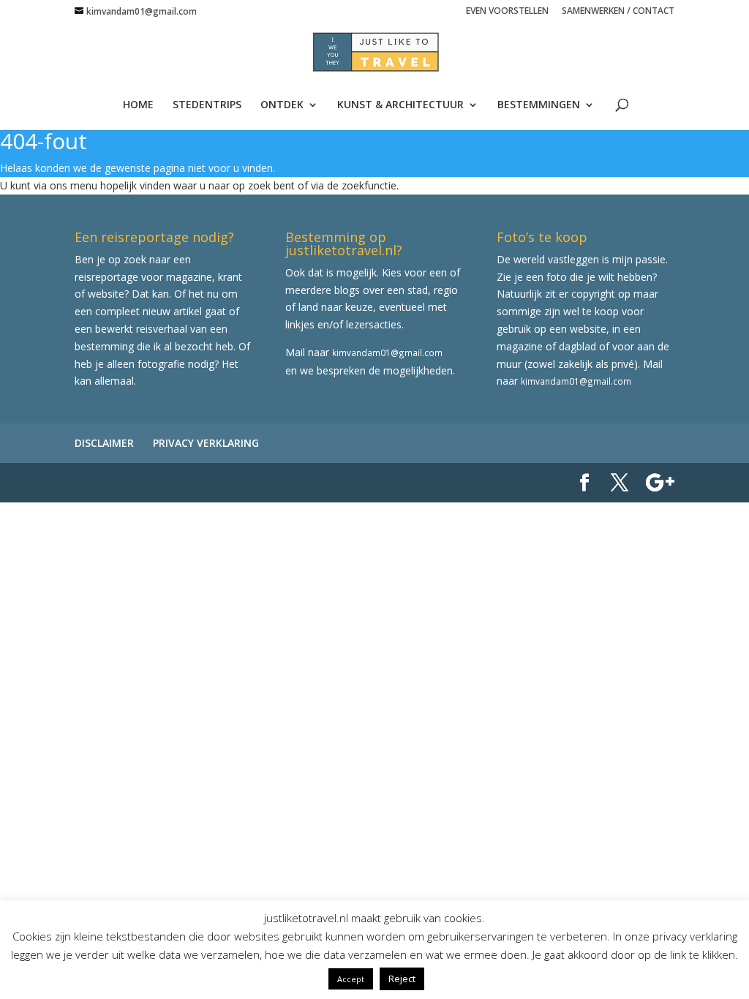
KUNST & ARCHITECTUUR (400, 105)
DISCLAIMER (104, 443)
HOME (138, 105)
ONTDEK (282, 105)
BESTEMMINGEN (538, 105)
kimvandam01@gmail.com (387, 352)
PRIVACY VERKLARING (206, 443)
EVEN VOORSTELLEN (507, 12)
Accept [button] (350, 978)
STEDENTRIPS (207, 105)
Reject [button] (401, 978)
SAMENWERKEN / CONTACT (618, 12)
